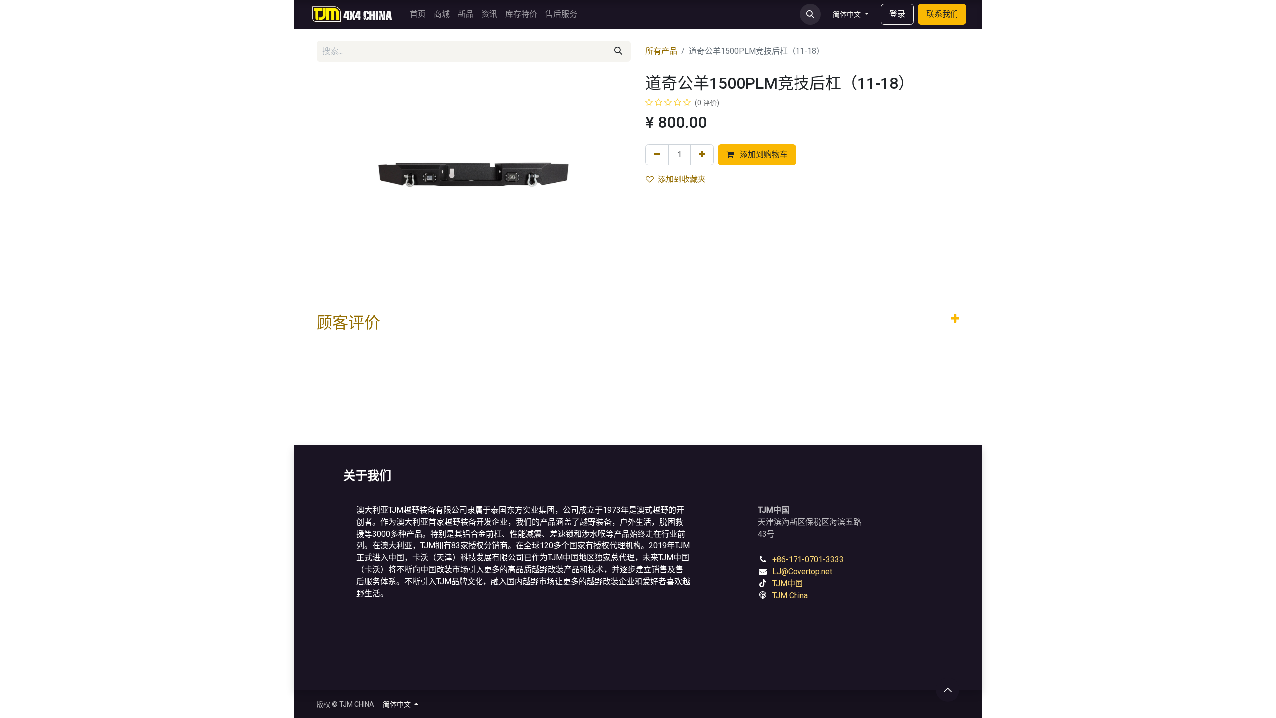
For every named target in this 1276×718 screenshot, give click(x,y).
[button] (810, 14)
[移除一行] (657, 154)
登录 (897, 14)
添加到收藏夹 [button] (682, 179)
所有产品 (661, 51)
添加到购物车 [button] (763, 154)
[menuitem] (418, 14)
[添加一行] (702, 154)
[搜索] (618, 51)
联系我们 (942, 14)
